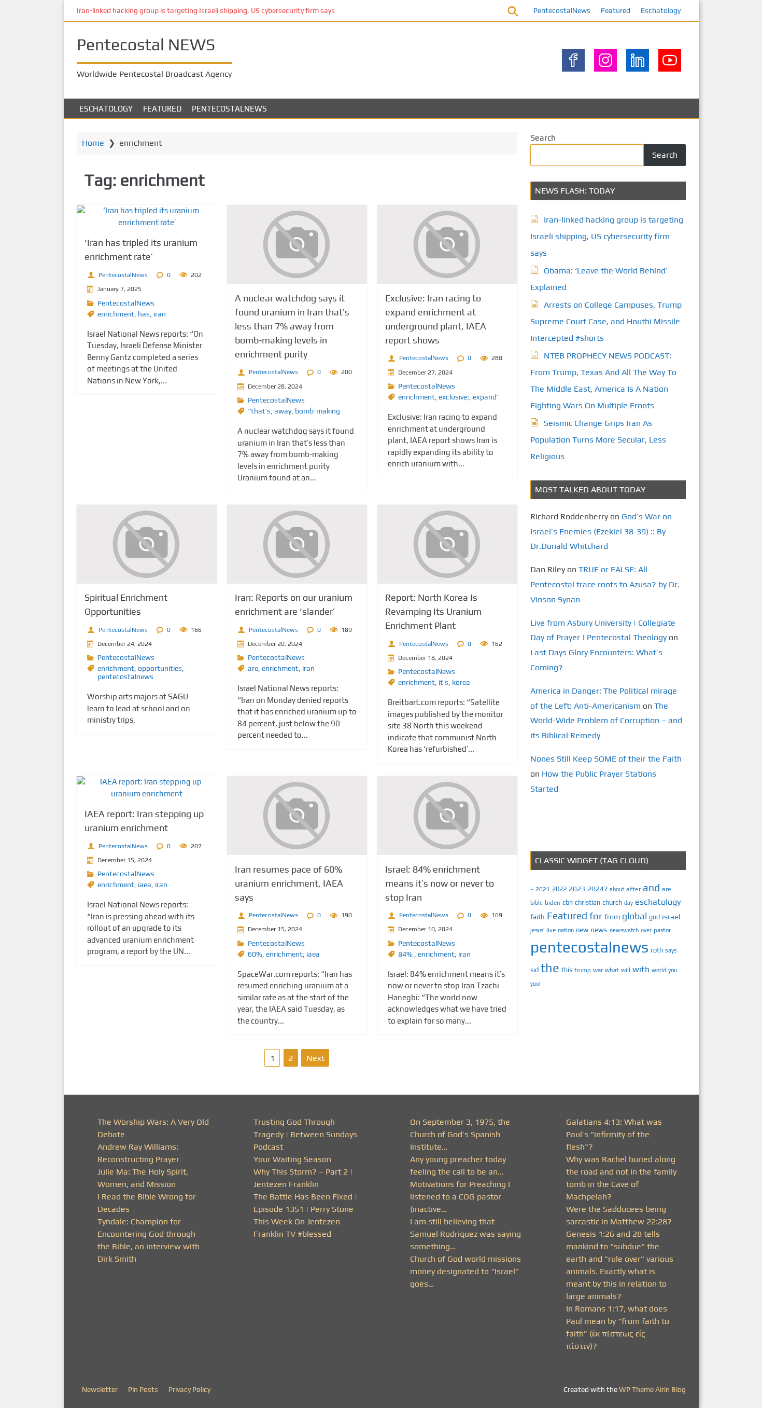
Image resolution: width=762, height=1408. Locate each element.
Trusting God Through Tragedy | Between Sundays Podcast (305, 1134)
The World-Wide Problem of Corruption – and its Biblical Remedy (606, 721)
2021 (542, 889)
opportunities (160, 668)
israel (671, 916)
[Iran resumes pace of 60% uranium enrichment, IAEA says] (297, 815)
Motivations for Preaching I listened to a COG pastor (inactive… (460, 1196)
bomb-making (317, 411)
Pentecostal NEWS (146, 44)
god (654, 917)
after (633, 889)
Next (315, 1058)
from (612, 917)
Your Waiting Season (292, 1159)
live (551, 930)
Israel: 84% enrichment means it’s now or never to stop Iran (439, 883)
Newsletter (100, 1389)
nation (566, 930)
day (628, 903)
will (625, 970)
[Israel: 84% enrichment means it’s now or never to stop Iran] (447, 815)
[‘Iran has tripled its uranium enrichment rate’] (147, 216)
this (566, 970)
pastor (662, 930)
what (612, 970)
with (641, 969)
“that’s (259, 411)
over (646, 930)
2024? (597, 889)
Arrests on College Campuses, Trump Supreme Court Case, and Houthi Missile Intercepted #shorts (606, 321)
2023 (577, 889)
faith (537, 917)
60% (255, 954)
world (659, 970)
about (617, 889)
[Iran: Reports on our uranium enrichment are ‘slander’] (297, 544)
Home (93, 143)
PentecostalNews (561, 10)
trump (582, 970)
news (599, 930)
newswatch (624, 930)
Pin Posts (143, 1389)
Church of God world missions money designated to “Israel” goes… (465, 1271)
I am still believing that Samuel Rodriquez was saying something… (465, 1234)
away (282, 411)
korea (461, 682)
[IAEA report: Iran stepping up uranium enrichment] (147, 787)
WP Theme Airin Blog (652, 1389)
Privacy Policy (189, 1389)
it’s (443, 682)
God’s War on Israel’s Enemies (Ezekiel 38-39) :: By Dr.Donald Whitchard (601, 531)
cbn (567, 902)
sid (534, 970)
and (651, 887)
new (582, 930)
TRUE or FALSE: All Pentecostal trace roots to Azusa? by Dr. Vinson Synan (605, 584)
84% (406, 954)
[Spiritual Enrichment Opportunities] (147, 544)
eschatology (658, 902)
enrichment (115, 314)
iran (159, 314)
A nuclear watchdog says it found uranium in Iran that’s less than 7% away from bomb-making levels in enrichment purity (292, 326)
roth (657, 950)
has (144, 314)
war (598, 970)
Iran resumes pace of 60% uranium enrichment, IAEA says (289, 883)
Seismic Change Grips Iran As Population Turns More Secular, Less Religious (598, 439)
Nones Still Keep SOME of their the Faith (606, 759)
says (671, 950)
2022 (559, 889)
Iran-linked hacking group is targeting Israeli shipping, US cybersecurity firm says (206, 10)
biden (552, 902)
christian (587, 902)
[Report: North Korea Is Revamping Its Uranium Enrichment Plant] (447, 544)
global (634, 915)
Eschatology (661, 10)
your (535, 984)
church (612, 902)
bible (536, 903)
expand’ (485, 397)
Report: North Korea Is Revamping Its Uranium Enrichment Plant (433, 611)
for (595, 915)
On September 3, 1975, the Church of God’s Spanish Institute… (460, 1134)
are (253, 668)
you (672, 970)
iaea (144, 884)
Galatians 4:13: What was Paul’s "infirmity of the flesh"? (614, 1134)
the (550, 968)
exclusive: (454, 397)
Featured (615, 10)
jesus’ (537, 930)
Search (543, 138)
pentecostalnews (125, 676)
